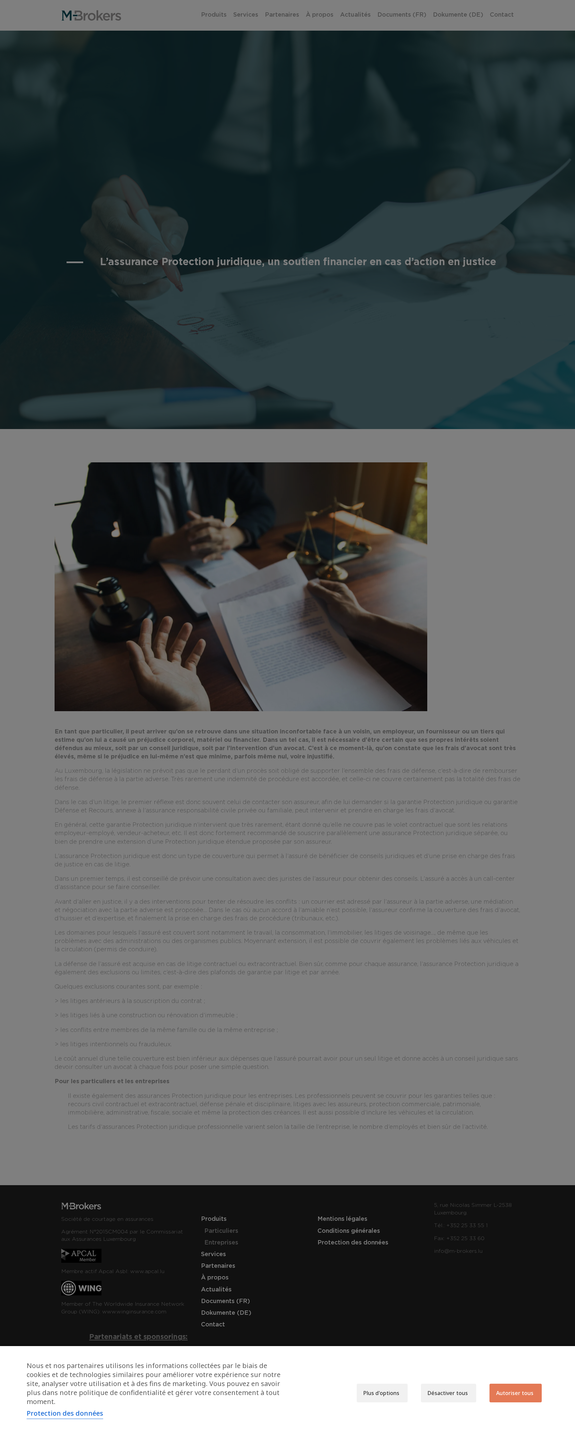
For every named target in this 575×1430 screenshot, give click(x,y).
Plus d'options (381, 1393)
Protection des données (65, 1413)
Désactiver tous (448, 1393)
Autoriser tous (514, 1393)
